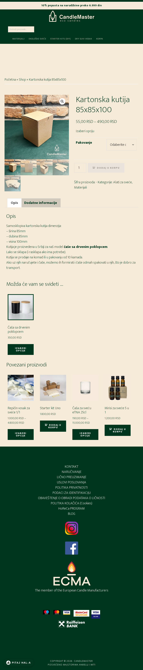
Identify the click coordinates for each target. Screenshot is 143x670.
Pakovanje (84, 143)
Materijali (80, 187)
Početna (10, 80)
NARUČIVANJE (71, 472)
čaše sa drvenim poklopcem (85, 247)
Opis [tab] (14, 203)
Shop (22, 80)
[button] (62, 101)
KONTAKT (71, 467)
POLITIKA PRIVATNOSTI (71, 488)
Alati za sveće (122, 182)
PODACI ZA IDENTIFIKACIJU (71, 493)
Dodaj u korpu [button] (54, 426)
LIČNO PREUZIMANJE (71, 477)
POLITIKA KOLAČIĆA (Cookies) (71, 503)
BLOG (71, 514)
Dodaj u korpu (108, 168)
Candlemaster (71, 16)
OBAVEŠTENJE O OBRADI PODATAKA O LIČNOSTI (71, 498)
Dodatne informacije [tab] (40, 203)
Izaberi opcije (20, 349)
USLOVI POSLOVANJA (71, 482)
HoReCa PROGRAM (71, 508)
